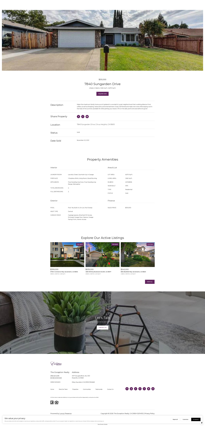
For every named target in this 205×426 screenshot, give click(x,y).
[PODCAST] (127, 388)
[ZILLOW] (131, 388)
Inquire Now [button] (102, 94)
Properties (75, 389)
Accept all (196, 419)
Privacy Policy (150, 413)
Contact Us (110, 389)
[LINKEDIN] (140, 388)
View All (150, 281)
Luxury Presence (65, 413)
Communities (87, 389)
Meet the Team (63, 389)
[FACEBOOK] (135, 388)
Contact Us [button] (102, 327)
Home (52, 389)
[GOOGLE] (153, 388)
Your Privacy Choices (102, 424)
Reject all (175, 419)
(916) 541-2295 (54, 376)
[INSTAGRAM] (144, 388)
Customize (185, 419)
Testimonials (98, 389)
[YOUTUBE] (148, 388)
